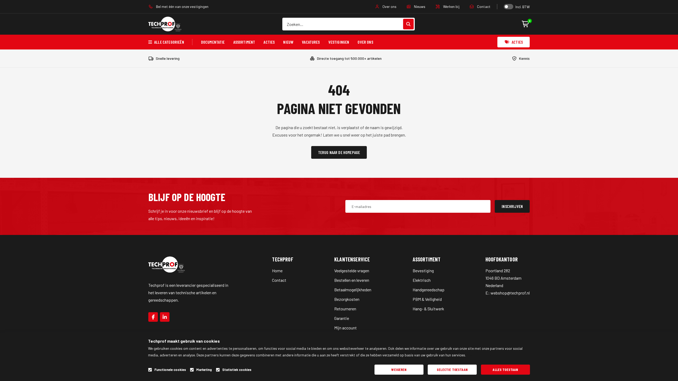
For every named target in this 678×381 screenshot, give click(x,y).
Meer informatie (479, 355)
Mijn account (345, 327)
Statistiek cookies (236, 369)
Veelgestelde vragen (351, 270)
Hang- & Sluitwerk (428, 308)
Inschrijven (512, 206)
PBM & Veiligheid (427, 299)
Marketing (204, 369)
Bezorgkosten (346, 299)
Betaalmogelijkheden (352, 289)
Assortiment (244, 41)
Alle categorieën (169, 41)
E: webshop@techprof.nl (507, 292)
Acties (269, 41)
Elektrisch (422, 280)
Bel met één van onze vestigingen (181, 6)
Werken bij (451, 6)
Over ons (389, 6)
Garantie (341, 318)
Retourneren (345, 308)
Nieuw (288, 41)
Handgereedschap (428, 289)
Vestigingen (338, 41)
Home (277, 270)
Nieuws (419, 6)
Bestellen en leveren (351, 280)
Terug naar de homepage (339, 152)
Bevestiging (423, 270)
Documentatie (213, 41)
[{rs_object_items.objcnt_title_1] (153, 317)
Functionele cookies (170, 369)
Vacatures (311, 41)
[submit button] (408, 24)
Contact (483, 6)
